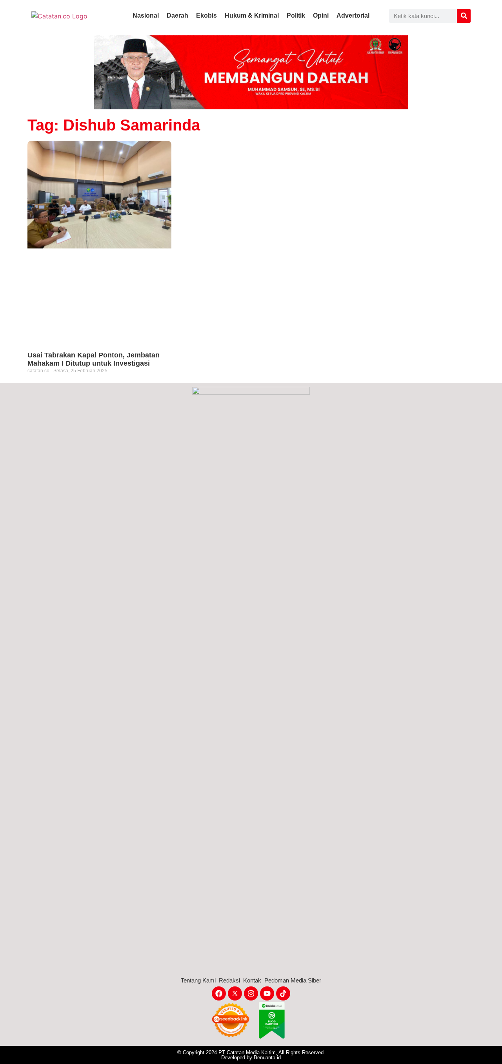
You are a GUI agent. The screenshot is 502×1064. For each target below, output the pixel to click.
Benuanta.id (267, 1057)
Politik (296, 15)
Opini (321, 15)
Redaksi (229, 980)
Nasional (146, 15)
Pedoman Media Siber (292, 980)
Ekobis (206, 15)
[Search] (464, 16)
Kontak (252, 980)
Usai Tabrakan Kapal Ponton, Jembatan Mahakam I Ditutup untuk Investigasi (93, 359)
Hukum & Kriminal (252, 15)
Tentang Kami (198, 980)
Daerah (177, 15)
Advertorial (352, 15)
